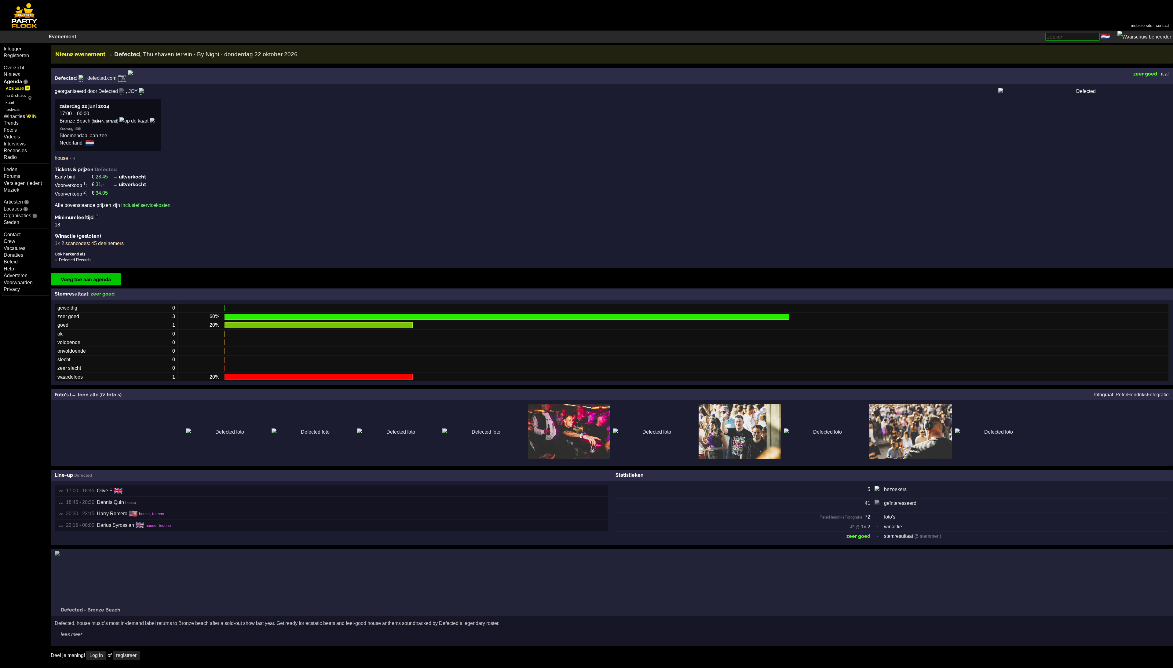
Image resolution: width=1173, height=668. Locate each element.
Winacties (20, 116)
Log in (96, 655)
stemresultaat (898, 536)
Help (9, 268)
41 (867, 503)
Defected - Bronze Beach (90, 610)
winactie (893, 526)
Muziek (11, 190)
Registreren (16, 55)
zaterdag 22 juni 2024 (84, 106)
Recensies (15, 150)
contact (1162, 25)
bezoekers (895, 489)
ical (1165, 73)
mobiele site (1141, 25)
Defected (66, 78)
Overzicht (14, 67)
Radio (10, 157)
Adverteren (15, 275)
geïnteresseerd (900, 503)
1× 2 (865, 526)
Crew (9, 241)
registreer (126, 655)
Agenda (13, 81)
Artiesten (13, 201)
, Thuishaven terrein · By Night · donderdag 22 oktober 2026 (206, 54)
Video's (12, 136)
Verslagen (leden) (23, 183)
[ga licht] (1113, 37)
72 (845, 516)
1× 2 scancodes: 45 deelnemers (89, 243)
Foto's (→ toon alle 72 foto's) (88, 395)
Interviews (15, 143)
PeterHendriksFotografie (1142, 394)
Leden (10, 169)
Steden (11, 222)
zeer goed (1145, 74)
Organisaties (17, 215)
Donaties (13, 255)
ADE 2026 (15, 88)
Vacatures (14, 248)
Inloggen (13, 48)
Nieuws (12, 74)
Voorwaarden (18, 282)
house (61, 158)
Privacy (12, 289)
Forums (12, 176)
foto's (889, 516)
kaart (9, 102)
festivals (12, 109)
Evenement (62, 36)
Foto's (10, 130)
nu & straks (15, 95)
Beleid (11, 261)
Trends (11, 123)
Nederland (71, 142)
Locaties (13, 208)
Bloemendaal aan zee (83, 135)
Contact (12, 234)
